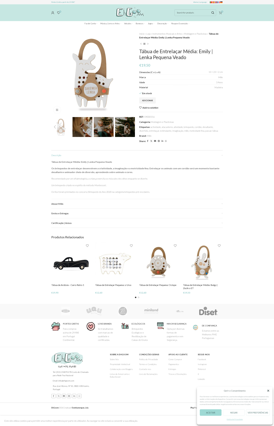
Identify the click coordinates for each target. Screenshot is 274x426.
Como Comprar (175, 359)
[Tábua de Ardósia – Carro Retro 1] (71, 262)
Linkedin (201, 379)
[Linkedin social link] (162, 141)
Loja (148, 33)
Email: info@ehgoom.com (63, 380)
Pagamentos (173, 364)
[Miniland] (151, 311)
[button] (268, 390)
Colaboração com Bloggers (121, 369)
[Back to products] (144, 44)
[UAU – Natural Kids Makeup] (94, 311)
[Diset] (208, 311)
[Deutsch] (221, 2)
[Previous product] (141, 44)
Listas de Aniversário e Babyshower (120, 375)
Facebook (202, 359)
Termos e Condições (148, 364)
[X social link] (151, 141)
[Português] (211, 2)
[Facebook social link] (147, 141)
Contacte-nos (145, 369)
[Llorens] (65, 311)
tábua (215, 130)
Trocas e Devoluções (177, 374)
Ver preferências (258, 412)
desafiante (208, 127)
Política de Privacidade (235, 419)
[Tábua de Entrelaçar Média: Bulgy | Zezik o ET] (203, 262)
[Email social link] (155, 141)
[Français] (219, 2)
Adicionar (147, 100)
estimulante (165, 130)
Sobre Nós (114, 359)
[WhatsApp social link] (166, 141)
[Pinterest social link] (159, 141)
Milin (149, 135)
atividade (178, 127)
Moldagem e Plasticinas (195, 33)
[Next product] (148, 44)
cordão (198, 127)
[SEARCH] (213, 12)
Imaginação (177, 130)
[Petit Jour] (122, 311)
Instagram (202, 364)
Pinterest (202, 369)
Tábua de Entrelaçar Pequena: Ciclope (157, 285)
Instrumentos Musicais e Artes (167, 33)
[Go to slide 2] (138, 297)
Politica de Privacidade (148, 359)
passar (208, 130)
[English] (216, 2)
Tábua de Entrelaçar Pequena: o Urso (113, 285)
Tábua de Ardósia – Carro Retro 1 (67, 285)
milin (186, 130)
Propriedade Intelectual (120, 364)
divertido (143, 130)
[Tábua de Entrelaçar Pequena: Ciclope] (159, 262)
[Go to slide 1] (135, 297)
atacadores (167, 127)
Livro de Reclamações (148, 374)
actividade (156, 127)
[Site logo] (129, 12)
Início (141, 33)
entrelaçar (154, 130)
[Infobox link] (66, 332)
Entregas (172, 369)
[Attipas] (180, 311)
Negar (233, 412)
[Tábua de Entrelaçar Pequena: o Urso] (115, 262)
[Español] (213, 2)
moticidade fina (196, 130)
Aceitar (210, 412)
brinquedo (189, 127)
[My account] (53, 13)
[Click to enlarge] (57, 109)
